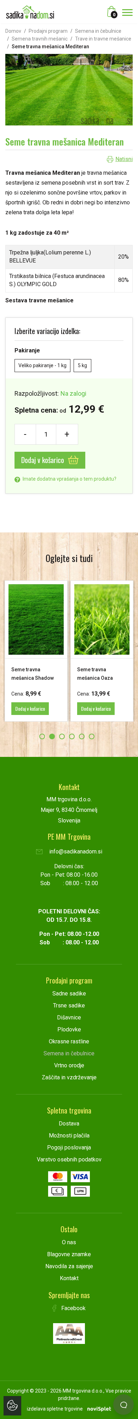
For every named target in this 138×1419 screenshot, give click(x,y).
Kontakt (69, 1278)
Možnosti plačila (69, 1135)
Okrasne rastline (69, 1041)
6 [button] (91, 736)
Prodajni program (48, 31)
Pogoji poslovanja (69, 1147)
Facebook (73, 1308)
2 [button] (52, 736)
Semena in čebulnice (98, 31)
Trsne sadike (69, 1005)
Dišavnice (69, 1017)
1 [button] (42, 736)
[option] (36, 651)
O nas (69, 1242)
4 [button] (72, 736)
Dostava (69, 1123)
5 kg (82, 365)
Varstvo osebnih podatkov (69, 1159)
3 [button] (62, 736)
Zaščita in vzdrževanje (69, 1077)
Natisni (124, 159)
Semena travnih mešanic (40, 39)
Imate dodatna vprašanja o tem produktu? (69, 479)
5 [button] (82, 736)
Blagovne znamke (69, 1254)
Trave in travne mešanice (103, 39)
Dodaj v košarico (43, 460)
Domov (13, 31)
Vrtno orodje (69, 1065)
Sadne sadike (69, 993)
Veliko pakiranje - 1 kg (42, 365)
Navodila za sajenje (69, 1266)
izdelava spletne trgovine (55, 1409)
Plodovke (69, 1029)
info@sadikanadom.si (75, 851)
